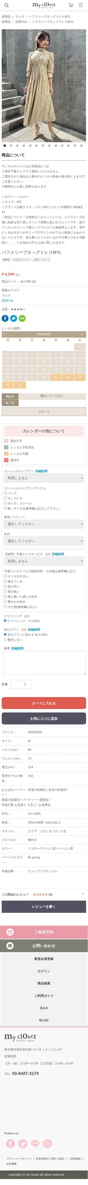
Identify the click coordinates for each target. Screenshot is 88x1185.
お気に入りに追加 (44, 718)
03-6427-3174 (25, 1073)
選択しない (14, 639)
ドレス (19, 16)
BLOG (44, 1020)
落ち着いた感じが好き (22, 596)
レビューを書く (44, 906)
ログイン (44, 971)
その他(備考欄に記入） (23, 607)
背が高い (13, 586)
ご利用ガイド (43, 995)
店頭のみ (21, 21)
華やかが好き (16, 601)
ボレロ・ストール (19, 503)
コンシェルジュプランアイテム (25, 488)
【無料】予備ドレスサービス (23, 554)
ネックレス (15, 498)
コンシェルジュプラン (19, 471)
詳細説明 (42, 471)
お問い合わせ (43, 945)
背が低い (13, 591)
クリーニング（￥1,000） (24, 621)
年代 (7, 534)
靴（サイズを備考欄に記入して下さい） (34, 508)
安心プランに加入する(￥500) (27, 634)
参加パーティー (14, 517)
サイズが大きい (18, 576)
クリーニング (13, 616)
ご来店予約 (43, 932)
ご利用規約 (75, 1158)
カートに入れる (44, 703)
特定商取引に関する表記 (50, 1158)
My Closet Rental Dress (44, 5)
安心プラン (11, 629)
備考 (7, 648)
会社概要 (11, 1163)
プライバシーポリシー (19, 1158)
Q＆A (44, 1008)
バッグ (12, 493)
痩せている (15, 581)
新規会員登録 (43, 958)
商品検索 (44, 983)
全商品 (6, 16)
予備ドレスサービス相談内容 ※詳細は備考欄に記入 (40, 571)
